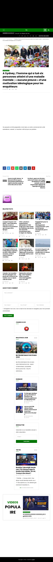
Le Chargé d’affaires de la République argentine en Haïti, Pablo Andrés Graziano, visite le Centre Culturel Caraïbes (10, 253)
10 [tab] (32, 487)
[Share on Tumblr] (29, 168)
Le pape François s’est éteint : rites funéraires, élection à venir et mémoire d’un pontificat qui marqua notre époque (10, 226)
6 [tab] (27, 487)
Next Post (48, 176)
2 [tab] (21, 487)
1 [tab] (20, 487)
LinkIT (33, 559)
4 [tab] (24, 487)
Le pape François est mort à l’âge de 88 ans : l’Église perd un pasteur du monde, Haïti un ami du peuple (26, 252)
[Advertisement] (26, 14)
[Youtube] (25, 36)
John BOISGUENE (20, 359)
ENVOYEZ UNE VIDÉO (44, 36)
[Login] (36, 36)
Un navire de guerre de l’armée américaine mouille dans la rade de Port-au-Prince (42, 251)
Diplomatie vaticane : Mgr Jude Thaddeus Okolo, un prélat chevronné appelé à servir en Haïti (25, 276)
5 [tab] (25, 487)
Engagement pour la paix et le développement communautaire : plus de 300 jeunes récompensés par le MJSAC (42, 226)
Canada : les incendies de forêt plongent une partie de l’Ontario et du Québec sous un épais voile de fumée (10, 276)
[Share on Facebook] (4, 168)
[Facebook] (19, 36)
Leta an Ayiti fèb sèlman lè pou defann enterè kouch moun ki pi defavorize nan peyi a (30, 410)
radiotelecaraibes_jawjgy (30, 518)
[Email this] (21, 168)
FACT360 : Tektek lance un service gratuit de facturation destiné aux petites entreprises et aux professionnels (22, 33)
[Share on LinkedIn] (25, 168)
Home (4, 39)
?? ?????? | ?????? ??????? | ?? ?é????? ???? (34, 515)
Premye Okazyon (26, 512)
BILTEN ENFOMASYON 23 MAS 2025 (26, 356)
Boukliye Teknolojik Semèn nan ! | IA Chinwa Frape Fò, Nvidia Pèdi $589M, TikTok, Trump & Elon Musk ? (26, 470)
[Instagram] (27, 36)
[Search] (48, 30)
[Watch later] (30, 36)
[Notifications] (33, 36)
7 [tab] (28, 487)
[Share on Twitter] (8, 168)
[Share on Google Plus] (12, 168)
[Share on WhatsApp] (17, 168)
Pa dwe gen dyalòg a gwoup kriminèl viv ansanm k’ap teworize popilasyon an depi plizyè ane (30, 396)
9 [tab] (31, 487)
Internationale (9, 39)
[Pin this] (33, 168)
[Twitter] (22, 36)
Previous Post (6, 176)
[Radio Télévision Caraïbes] (26, 30)
